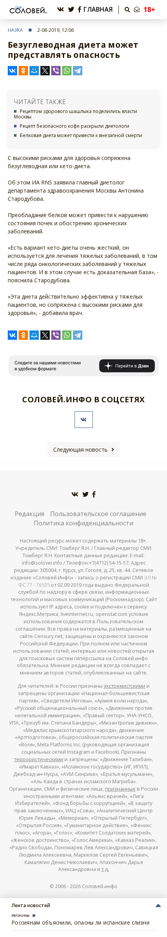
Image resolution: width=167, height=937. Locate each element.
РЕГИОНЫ (21, 915)
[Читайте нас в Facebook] (79, 9)
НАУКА (15, 30)
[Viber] (56, 70)
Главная (98, 9)
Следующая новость (80, 449)
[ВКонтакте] (12, 70)
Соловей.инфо (99, 886)
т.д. (105, 869)
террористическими (38, 759)
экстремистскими (124, 686)
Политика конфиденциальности (83, 523)
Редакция (29, 513)
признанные (120, 789)
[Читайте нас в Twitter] (71, 9)
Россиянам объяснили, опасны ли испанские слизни (81, 922)
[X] (45, 70)
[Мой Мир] (34, 70)
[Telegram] (77, 70)
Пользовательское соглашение (98, 513)
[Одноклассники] (23, 70)
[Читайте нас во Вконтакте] (60, 9)
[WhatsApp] (66, 70)
